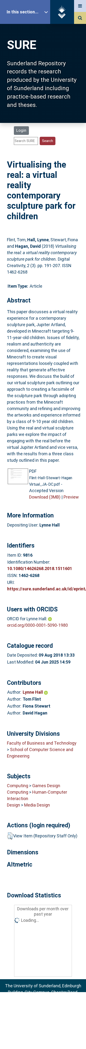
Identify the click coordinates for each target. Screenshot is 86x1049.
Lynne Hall (33, 692)
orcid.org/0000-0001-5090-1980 (37, 625)
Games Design (46, 785)
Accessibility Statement (43, 1037)
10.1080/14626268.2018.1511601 (39, 568)
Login (21, 130)
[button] (10, 836)
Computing (17, 785)
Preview (71, 497)
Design (13, 804)
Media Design (37, 804)
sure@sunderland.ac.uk (49, 1005)
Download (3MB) (44, 497)
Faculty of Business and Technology (41, 743)
